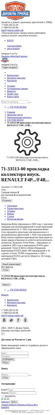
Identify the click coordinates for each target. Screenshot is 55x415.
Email (4, 389)
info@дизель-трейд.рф (12, 30)
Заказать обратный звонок (14, 56)
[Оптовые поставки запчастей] (15, 19)
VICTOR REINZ (17, 107)
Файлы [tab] (10, 213)
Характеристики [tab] (15, 208)
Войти (14, 402)
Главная (11, 112)
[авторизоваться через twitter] (5, 399)
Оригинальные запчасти (19, 117)
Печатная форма (15, 219)
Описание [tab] (12, 205)
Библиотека (13, 75)
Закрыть (6, 285)
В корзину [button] (6, 200)
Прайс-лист (13, 94)
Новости (11, 91)
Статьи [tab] (10, 216)
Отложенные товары (17, 88)
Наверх (5, 295)
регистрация (13, 48)
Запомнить (10, 396)
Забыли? (5, 402)
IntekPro (5, 407)
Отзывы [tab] (11, 211)
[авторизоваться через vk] (8, 399)
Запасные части (15, 114)
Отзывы (11, 86)
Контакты (12, 80)
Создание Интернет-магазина (15, 410)
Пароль (5, 393)
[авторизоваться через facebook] (2, 399)
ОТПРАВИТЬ (8, 359)
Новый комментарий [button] (11, 264)
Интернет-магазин (16, 78)
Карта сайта (13, 96)
